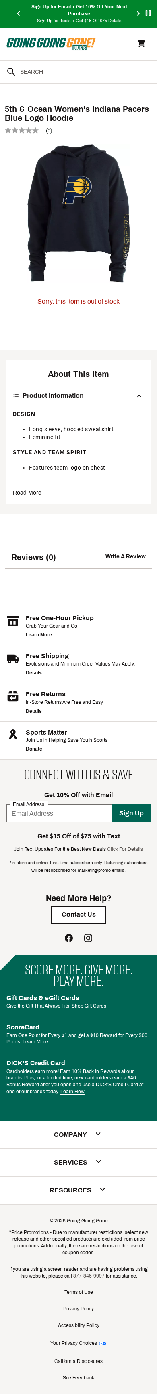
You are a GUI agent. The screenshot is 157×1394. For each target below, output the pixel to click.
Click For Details (125, 849)
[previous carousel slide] (19, 14)
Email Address (28, 804)
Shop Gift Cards (89, 1006)
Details (34, 673)
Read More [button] (27, 493)
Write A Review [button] (125, 557)
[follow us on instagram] (88, 939)
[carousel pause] (148, 13)
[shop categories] (119, 44)
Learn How (72, 1091)
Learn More (39, 635)
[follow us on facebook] (69, 939)
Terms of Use (78, 1292)
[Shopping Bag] (141, 44)
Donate (34, 749)
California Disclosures (78, 1361)
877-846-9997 (89, 1276)
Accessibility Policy (78, 1325)
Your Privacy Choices (73, 1343)
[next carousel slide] (138, 14)
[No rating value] (25, 130)
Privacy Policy (78, 1309)
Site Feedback (78, 1378)
